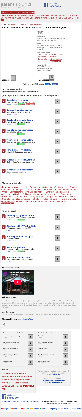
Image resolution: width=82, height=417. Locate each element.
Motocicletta (34, 15)
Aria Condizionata (34, 192)
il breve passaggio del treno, (20, 215)
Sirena (44, 18)
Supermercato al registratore (20, 170)
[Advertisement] (17, 43)
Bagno (75, 15)
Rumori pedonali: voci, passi (20, 236)
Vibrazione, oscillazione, (18, 257)
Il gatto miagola (7, 361)
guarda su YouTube (53, 375)
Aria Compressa (36, 24)
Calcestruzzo (52, 194)
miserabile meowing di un (10, 348)
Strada (62, 15)
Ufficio (11, 18)
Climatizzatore (16, 192)
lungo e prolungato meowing (11, 336)
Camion (54, 199)
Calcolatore (8, 383)
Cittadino (54, 15)
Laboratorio (35, 18)
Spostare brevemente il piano (20, 120)
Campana (66, 18)
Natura (18, 18)
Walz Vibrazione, (43, 348)
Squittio (16, 199)
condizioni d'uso (26, 319)
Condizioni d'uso (16, 401)
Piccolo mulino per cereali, (46, 355)
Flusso (58, 189)
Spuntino (70, 196)
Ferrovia (45, 15)
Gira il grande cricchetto (45, 342)
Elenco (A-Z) (55, 61)
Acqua (51, 18)
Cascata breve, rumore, (17, 100)
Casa (68, 15)
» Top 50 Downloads (25, 12)
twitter (47, 84)
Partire (64, 199)
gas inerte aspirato (16, 247)
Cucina (4, 18)
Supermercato (40, 201)
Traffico (10, 15)
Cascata (29, 189)
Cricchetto (53, 57)
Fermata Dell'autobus (12, 201)
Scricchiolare (43, 59)
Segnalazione (37, 196)
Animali (25, 18)
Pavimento (7, 196)
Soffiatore (27, 194)
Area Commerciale (58, 201)
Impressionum (28, 401)
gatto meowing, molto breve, (11, 355)
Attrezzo (24, 24)
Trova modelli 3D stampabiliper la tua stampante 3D (53, 381)
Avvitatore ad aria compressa (20, 130)
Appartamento (70, 189)
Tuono (58, 18)
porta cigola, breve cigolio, (19, 150)
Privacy (36, 401)
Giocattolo (38, 194)
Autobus (26, 199)
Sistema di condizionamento (19, 110)
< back (3, 24)
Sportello (6, 199)
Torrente (49, 189)
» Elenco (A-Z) (8, 12)
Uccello (75, 18)
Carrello (28, 201)
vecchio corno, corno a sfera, (20, 140)
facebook (55, 84)
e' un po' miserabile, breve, (11, 342)
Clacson (60, 196)
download (9, 104)
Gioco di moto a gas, (44, 336)
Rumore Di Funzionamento (57, 192)
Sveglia (50, 196)
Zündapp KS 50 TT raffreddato (21, 226)
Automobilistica (21, 15)
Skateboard (66, 194)
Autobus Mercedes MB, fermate (21, 160)
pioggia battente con (44, 361)
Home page (5, 401)
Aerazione (7, 194)
